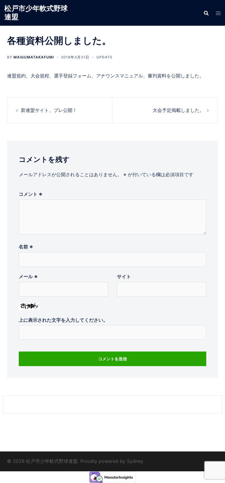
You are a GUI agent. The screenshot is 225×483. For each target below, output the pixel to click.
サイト (124, 276)
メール (28, 276)
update (104, 57)
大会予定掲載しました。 (178, 110)
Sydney (135, 461)
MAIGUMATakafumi (33, 57)
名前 (26, 247)
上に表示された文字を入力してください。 (63, 320)
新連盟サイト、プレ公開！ (49, 110)
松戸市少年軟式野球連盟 (36, 12)
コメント (30, 194)
